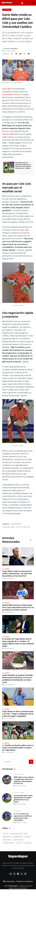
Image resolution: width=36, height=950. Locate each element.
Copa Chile (24, 230)
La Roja (25, 833)
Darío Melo (6, 88)
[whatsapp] (24, 54)
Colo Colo (14, 100)
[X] (18, 873)
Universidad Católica (10, 94)
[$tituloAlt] (6, 780)
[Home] (18, 856)
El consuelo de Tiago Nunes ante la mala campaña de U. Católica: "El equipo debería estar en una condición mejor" (18, 642)
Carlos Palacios (7, 840)
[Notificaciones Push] (22, 2)
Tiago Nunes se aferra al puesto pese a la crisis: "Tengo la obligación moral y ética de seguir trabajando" (17, 713)
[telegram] (20, 54)
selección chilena (18, 840)
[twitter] (16, 54)
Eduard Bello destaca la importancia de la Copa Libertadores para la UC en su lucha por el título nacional (18, 607)
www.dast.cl (23, 888)
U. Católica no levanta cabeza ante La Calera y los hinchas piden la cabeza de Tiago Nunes (18, 747)
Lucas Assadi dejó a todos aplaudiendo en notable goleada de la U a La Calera (23, 799)
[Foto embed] (18, 283)
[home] (6, 2)
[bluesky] (21, 873)
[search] (31, 762)
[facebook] (11, 54)
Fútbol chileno (19, 774)
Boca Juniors (27, 843)
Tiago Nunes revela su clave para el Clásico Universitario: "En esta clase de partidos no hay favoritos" (17, 573)
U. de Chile (17, 811)
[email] (28, 54)
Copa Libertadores (16, 524)
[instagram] (10, 873)
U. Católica (5, 569)
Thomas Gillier (8, 134)
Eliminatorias (6, 836)
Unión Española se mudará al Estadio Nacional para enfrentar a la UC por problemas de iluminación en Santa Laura (17, 678)
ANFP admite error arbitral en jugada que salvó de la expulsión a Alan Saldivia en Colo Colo (24, 780)
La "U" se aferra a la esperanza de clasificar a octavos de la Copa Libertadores (23, 817)
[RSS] (25, 873)
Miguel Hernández (11, 48)
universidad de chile (16, 833)
